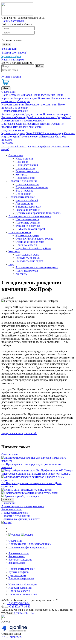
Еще (11, 264)
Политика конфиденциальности (20, 519)
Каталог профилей (12, 114)
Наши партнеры (25, 168)
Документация (33, 114)
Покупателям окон (12, 130)
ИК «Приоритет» (11, 636)
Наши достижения (44, 94)
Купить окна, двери (13, 133)
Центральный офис (13, 146)
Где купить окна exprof (29, 260)
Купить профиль (18, 571)
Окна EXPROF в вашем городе (44, 133)
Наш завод (25, 94)
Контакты (44, 98)
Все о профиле (24, 190)
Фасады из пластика (28, 225)
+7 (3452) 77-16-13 (19, 606)
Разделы (7, 499)
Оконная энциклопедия (30, 241)
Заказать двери (17, 562)
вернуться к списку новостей (19, 433)
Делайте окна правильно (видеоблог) (48, 117)
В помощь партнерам (56, 114)
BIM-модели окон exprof (27, 126)
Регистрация (9, 48)
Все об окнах (20, 107)
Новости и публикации (15, 101)
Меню (6, 88)
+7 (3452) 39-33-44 (18, 603)
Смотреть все (9, 454)
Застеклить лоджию (20, 559)
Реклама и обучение (13, 117)
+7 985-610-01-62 (24, 612)
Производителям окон (14, 110)
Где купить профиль (37, 146)
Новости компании (13, 104)
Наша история (10, 94)
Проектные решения (37, 123)
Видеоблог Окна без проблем (33, 248)
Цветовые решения (13, 123)
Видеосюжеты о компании (41, 104)
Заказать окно (16, 556)
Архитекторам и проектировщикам (22, 120)
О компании (8, 91)
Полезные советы (30, 136)
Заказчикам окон (11, 509)
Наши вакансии (60, 98)
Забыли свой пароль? (15, 52)
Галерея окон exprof (25, 98)
